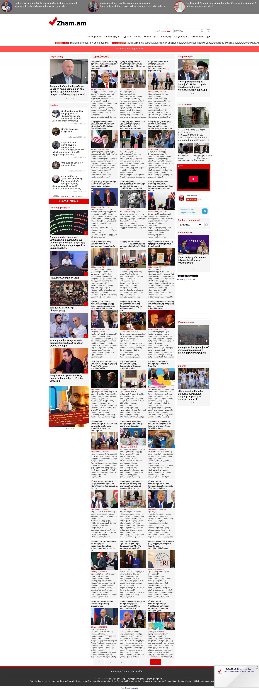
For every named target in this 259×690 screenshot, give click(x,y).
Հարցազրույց (185, 232)
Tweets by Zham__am (186, 279)
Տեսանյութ (166, 37)
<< (99, 662)
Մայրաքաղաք (186, 322)
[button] (52, 77)
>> (167, 662)
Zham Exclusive (197, 37)
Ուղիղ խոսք (56, 57)
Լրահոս (54, 105)
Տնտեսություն (151, 37)
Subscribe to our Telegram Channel (187, 211)
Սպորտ (182, 366)
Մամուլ (137, 37)
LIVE (180, 166)
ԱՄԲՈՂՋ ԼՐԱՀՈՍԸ (69, 201)
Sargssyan (134, 688)
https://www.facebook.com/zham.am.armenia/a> (239, 671)
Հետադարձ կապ (120, 671)
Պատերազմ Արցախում (129, 48)
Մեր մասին (136, 671)
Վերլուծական (181, 37)
